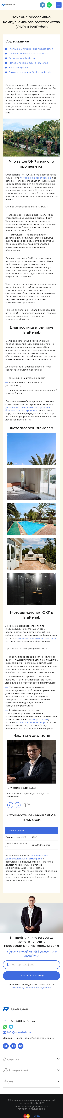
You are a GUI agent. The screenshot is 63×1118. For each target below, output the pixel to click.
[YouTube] (6, 1046)
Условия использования (31, 1108)
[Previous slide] (18, 805)
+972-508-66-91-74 (21, 1021)
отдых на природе (27, 722)
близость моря (39, 855)
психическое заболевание (35, 177)
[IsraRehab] (8, 5)
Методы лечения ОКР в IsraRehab (28, 62)
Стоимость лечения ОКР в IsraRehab (30, 72)
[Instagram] (20, 1046)
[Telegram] (42, 5)
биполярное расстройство (21, 410)
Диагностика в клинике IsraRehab (28, 53)
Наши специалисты (20, 67)
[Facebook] (13, 1046)
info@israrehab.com (20, 1032)
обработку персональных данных (31, 987)
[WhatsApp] (49, 5)
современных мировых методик (37, 638)
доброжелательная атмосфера (23, 858)
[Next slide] (10, 805)
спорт (42, 722)
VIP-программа (39, 719)
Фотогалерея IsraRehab (22, 58)
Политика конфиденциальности (31, 1106)
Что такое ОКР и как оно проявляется (31, 48)
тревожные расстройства (34, 407)
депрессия (11, 407)
